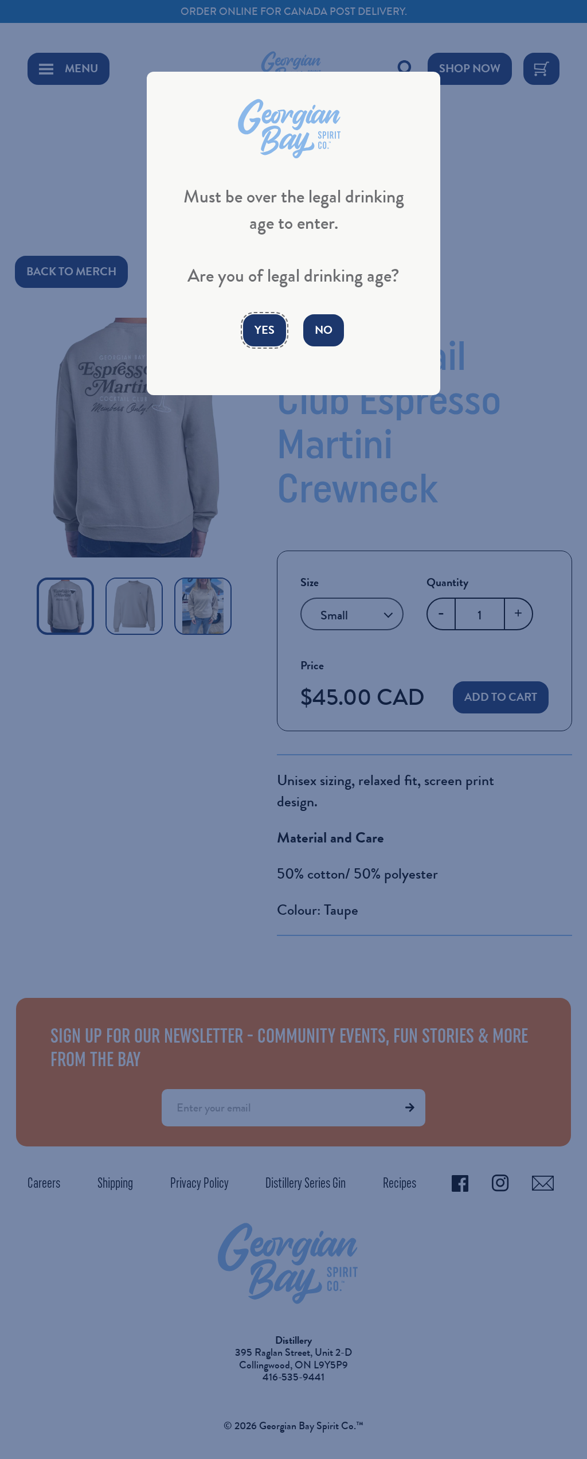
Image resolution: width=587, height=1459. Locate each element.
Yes (265, 330)
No (323, 330)
